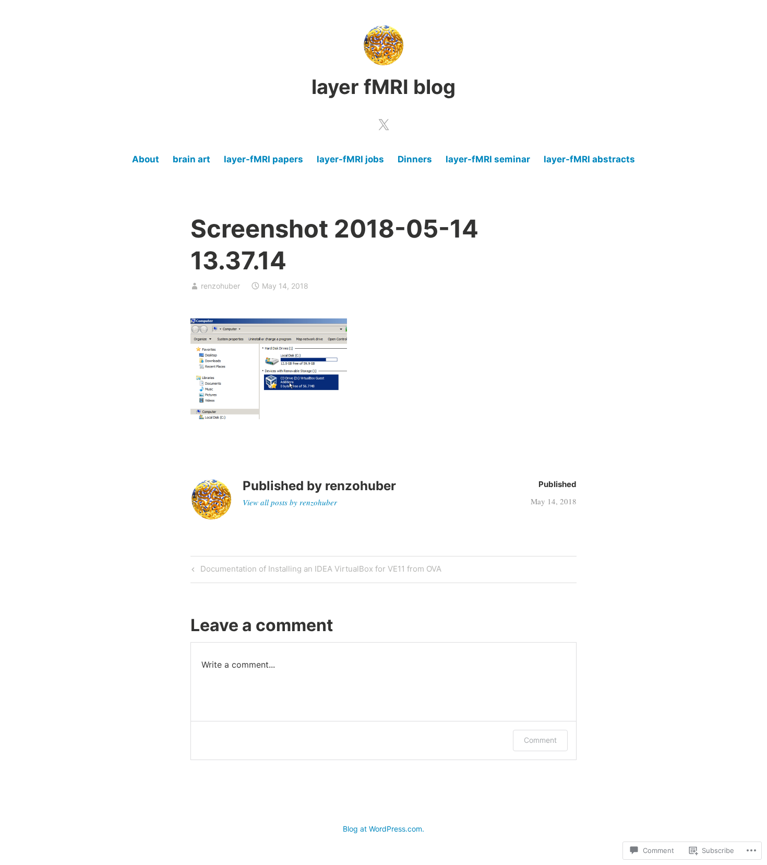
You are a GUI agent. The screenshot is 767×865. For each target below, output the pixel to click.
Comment (540, 740)
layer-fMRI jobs (350, 159)
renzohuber (220, 285)
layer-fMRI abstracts (589, 159)
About (145, 159)
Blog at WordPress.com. (383, 828)
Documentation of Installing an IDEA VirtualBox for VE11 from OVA (315, 570)
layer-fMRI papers (263, 159)
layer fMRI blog (383, 87)
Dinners (415, 159)
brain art (191, 159)
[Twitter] (383, 122)
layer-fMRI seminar (488, 159)
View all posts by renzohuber (290, 502)
